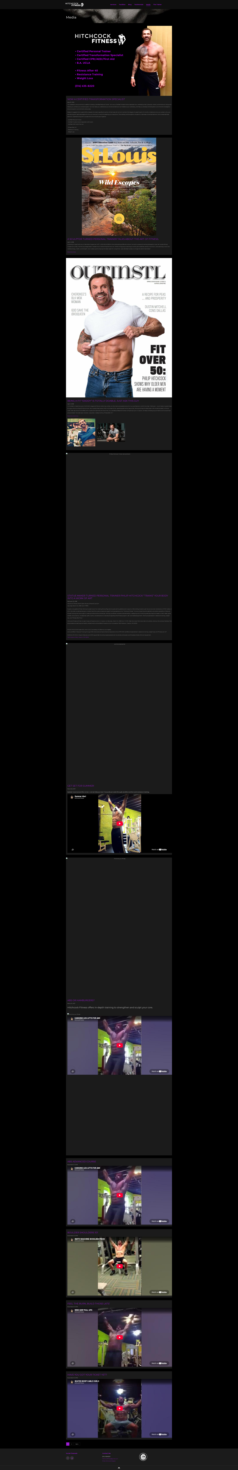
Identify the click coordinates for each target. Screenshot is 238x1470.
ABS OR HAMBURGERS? (81, 1000)
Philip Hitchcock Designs (108, 1461)
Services (113, 4)
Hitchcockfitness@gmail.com (110, 1458)
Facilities (122, 4)
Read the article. (71, 252)
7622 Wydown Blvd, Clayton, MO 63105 (78, 637)
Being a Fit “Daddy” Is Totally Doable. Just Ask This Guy (103, 400)
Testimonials (138, 4)
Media (148, 4)
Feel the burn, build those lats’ (88, 1303)
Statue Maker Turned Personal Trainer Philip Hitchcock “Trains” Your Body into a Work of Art (117, 597)
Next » (77, 1444)
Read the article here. (73, 416)
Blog (129, 4)
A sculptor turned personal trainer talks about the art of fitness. (113, 239)
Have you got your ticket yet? (87, 1374)
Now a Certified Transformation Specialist (96, 99)
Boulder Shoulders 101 (82, 1232)
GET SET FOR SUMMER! (80, 785)
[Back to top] (119, 1467)
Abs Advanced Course (81, 1161)
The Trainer (157, 4)
